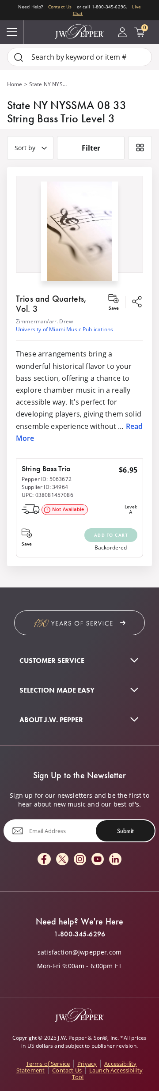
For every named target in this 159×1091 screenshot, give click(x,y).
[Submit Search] (18, 57)
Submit (125, 831)
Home (15, 84)
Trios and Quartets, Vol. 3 (51, 303)
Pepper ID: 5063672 (47, 479)
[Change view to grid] (140, 148)
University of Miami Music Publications (64, 329)
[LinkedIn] (115, 860)
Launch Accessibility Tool (107, 1073)
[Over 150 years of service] (79, 622)
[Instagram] (80, 860)
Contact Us (60, 7)
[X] (62, 860)
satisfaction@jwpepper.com (79, 952)
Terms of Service (48, 1064)
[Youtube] (97, 860)
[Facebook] (44, 860)
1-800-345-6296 (79, 934)
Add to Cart (111, 535)
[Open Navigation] (12, 32)
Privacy (87, 1064)
